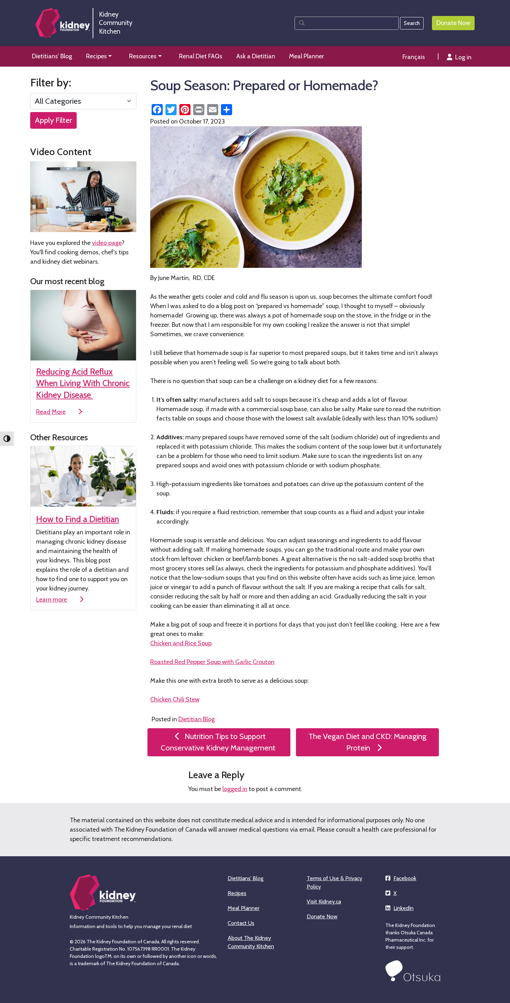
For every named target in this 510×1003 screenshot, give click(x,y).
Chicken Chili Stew (174, 699)
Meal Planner (244, 908)
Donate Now (322, 916)
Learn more (51, 599)
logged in (234, 789)
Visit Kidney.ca (324, 901)
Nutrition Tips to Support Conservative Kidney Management (219, 742)
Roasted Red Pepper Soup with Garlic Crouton (212, 662)
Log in (463, 57)
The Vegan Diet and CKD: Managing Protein (367, 742)
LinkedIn (403, 908)
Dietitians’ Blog (245, 878)
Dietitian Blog (196, 719)
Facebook (404, 878)
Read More (51, 412)
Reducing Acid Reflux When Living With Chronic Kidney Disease (83, 383)
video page (106, 243)
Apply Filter (53, 120)
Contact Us (241, 923)
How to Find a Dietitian (77, 519)
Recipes (237, 893)
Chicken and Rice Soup (181, 643)
